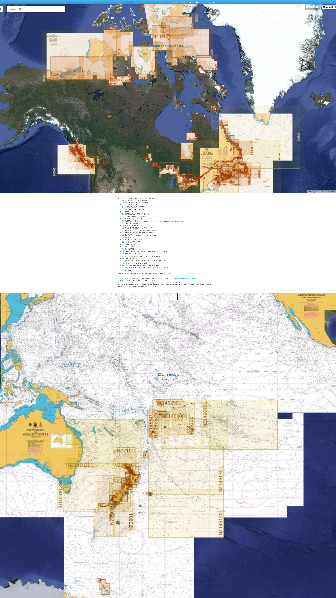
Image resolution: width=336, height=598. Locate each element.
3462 (123, 232)
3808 (123, 255)
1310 (123, 204)
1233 (123, 201)
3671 (123, 246)
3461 (123, 230)
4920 (123, 267)
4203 (123, 262)
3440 (123, 225)
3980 (123, 258)
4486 (123, 264)
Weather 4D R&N (126, 278)
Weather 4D (125, 280)
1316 (123, 208)
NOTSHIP (154, 286)
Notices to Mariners (137, 283)
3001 (123, 222)
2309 (123, 216)
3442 (123, 227)
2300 (123, 213)
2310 (123, 218)
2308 (123, 215)
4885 (123, 265)
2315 (123, 220)
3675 (123, 248)
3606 (123, 237)
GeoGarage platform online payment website (182, 278)
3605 (123, 236)
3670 (123, 244)
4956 (123, 271)
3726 (123, 250)
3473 (123, 234)
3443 (123, 229)
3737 (123, 251)
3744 (123, 253)
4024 (123, 260)
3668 (123, 243)
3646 (123, 241)
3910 (123, 257)
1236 (123, 202)
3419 (123, 223)
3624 (123, 239)
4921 (123, 269)
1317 (123, 209)
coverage (168, 273)
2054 (123, 211)
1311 (123, 206)
